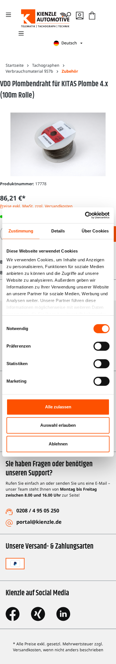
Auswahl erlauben (58, 425)
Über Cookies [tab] (95, 230)
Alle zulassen (58, 406)
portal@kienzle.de (39, 521)
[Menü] (21, 33)
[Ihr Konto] (79, 14)
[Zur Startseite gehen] (33, 18)
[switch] (101, 346)
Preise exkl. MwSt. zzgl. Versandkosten (36, 206)
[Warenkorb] (92, 14)
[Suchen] (68, 14)
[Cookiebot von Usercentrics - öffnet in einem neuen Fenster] (85, 215)
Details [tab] (58, 230)
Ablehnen (58, 443)
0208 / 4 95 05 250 (37, 510)
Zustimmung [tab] (21, 230)
